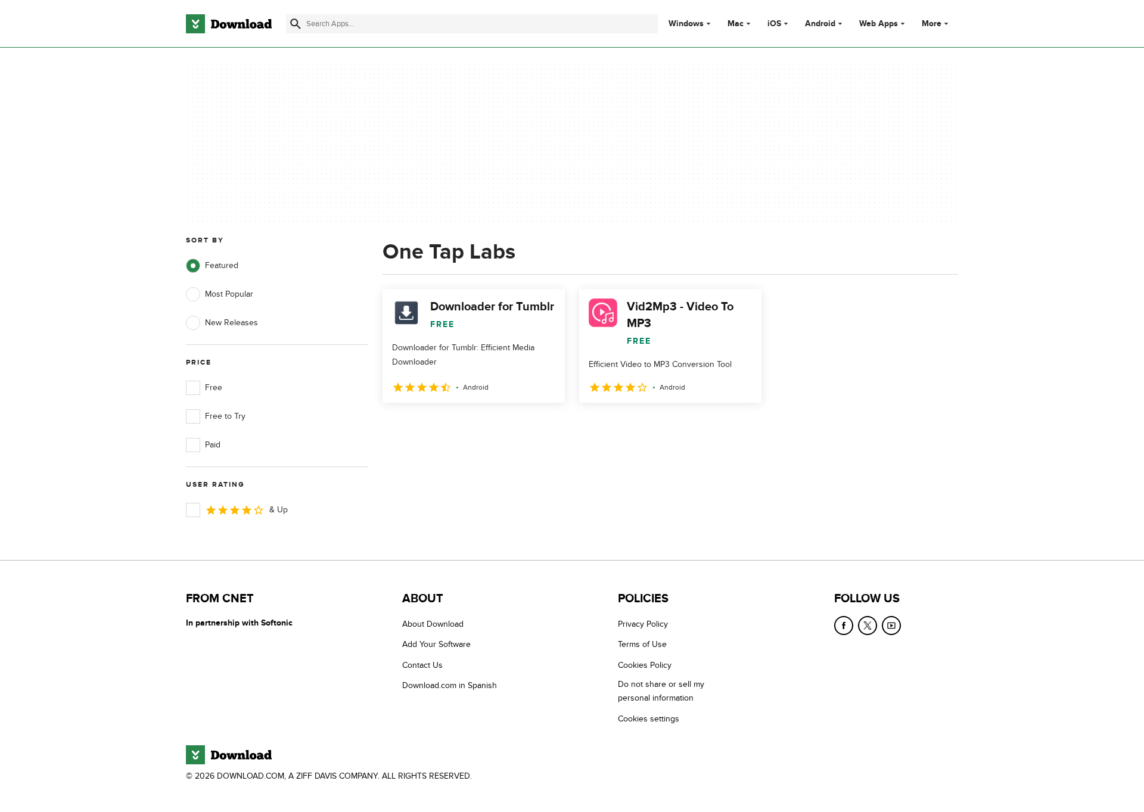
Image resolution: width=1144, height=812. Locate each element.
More (931, 23)
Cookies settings (648, 719)
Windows (686, 24)
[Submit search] (295, 23)
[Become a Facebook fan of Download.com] (843, 625)
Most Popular (229, 294)
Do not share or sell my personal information (661, 691)
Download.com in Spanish (449, 685)
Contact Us (422, 665)
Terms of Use (642, 644)
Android (820, 24)
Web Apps (878, 24)
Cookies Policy (645, 665)
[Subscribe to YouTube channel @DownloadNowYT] (891, 625)
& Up (278, 510)
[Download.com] (229, 23)
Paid (212, 445)
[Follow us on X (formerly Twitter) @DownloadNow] (867, 625)
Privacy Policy (643, 624)
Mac (736, 24)
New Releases (231, 323)
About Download (433, 624)
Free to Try (225, 416)
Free (213, 387)
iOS (774, 24)
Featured (221, 265)
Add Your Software (436, 644)
